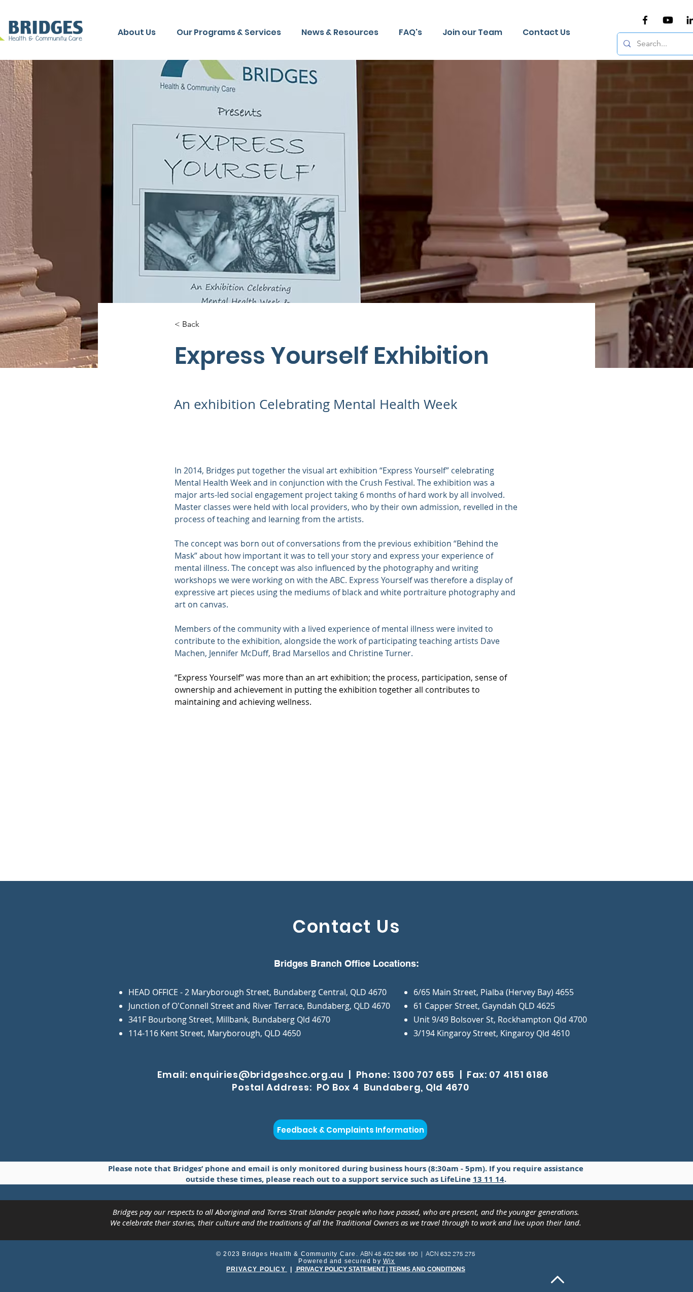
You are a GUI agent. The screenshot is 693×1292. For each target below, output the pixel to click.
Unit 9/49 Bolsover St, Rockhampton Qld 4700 (500, 1019)
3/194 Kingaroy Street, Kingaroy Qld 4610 (491, 1033)
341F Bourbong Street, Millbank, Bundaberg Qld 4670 (229, 1019)
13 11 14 (488, 1179)
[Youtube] (668, 20)
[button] (342, 32)
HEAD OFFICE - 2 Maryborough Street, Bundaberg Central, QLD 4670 (257, 992)
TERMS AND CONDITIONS (427, 1269)
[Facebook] (645, 20)
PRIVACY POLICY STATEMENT (340, 1269)
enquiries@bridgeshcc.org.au (266, 1074)
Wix (389, 1261)
